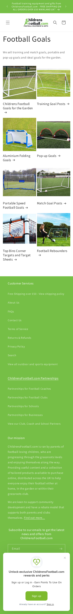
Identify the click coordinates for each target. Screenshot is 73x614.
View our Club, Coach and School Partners (34, 423)
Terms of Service (18, 329)
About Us (13, 302)
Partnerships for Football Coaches (29, 388)
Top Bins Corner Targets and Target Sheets (17, 255)
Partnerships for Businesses (25, 415)
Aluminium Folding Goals (16, 158)
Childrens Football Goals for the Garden (18, 106)
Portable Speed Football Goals (14, 205)
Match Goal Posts (49, 203)
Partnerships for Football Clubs (28, 397)
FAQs (11, 311)
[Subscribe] (60, 548)
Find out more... (34, 518)
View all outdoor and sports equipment (33, 364)
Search (12, 355)
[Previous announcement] (7, 6)
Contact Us (15, 320)
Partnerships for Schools (23, 406)
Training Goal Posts (51, 104)
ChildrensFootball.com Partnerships (33, 378)
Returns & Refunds (19, 337)
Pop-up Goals (46, 156)
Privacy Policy (16, 346)
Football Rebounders (52, 251)
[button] (8, 22)
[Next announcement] (66, 6)
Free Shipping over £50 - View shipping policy (36, 294)
